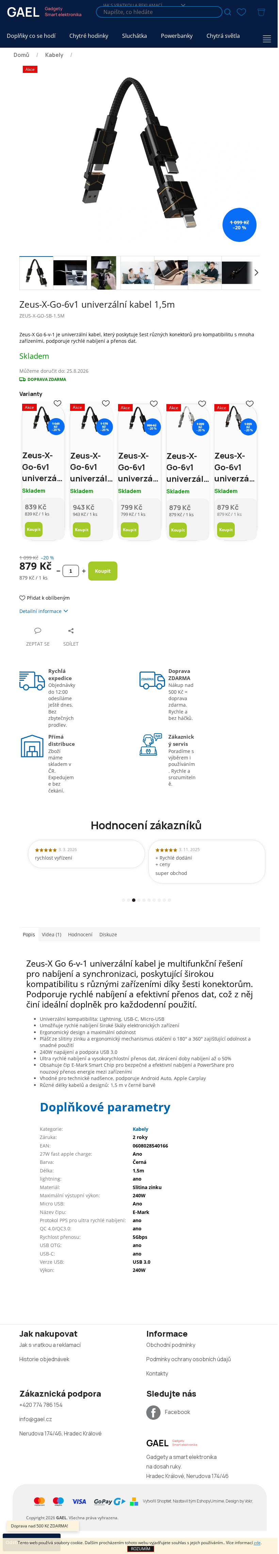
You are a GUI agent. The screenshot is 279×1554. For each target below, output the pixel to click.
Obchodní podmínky (170, 1345)
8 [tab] (159, 900)
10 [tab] (169, 900)
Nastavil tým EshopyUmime (198, 1501)
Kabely (140, 1129)
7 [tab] (154, 900)
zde (257, 1542)
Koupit (33, 529)
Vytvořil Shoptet (157, 1501)
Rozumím (140, 1549)
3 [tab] (133, 900)
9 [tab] (164, 900)
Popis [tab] (29, 934)
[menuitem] (31, 36)
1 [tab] (123, 900)
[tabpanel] (86, 854)
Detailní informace (40, 611)
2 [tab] (128, 900)
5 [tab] (144, 900)
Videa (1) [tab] (51, 934)
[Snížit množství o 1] (58, 571)
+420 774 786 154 (41, 1405)
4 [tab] (139, 900)
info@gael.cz (35, 1419)
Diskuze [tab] (108, 934)
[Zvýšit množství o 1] (84, 571)
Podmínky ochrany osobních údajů (188, 1359)
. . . (198, 1501)
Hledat (228, 12)
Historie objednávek (44, 1359)
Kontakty (157, 1373)
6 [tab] (149, 900)
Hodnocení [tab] (80, 934)
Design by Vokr (239, 1501)
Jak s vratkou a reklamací (50, 1345)
